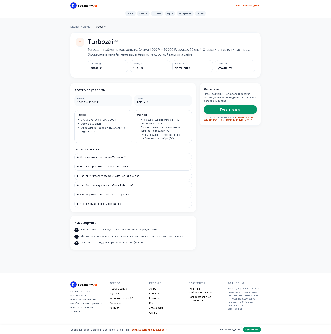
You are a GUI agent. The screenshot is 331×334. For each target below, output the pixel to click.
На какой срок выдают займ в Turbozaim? (104, 166)
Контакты (115, 308)
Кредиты (143, 13)
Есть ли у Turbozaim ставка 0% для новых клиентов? (110, 175)
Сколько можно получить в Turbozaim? (103, 157)
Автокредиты (185, 13)
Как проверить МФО (121, 298)
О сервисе (116, 303)
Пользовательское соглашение (200, 298)
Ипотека (157, 13)
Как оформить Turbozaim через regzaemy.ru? (106, 194)
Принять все (252, 329)
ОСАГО (200, 13)
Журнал (114, 293)
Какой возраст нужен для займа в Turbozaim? (106, 185)
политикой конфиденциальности (235, 119)
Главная (74, 26)
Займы (130, 13)
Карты (170, 13)
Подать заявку (230, 109)
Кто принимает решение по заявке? (101, 203)
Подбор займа (118, 288)
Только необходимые (230, 329)
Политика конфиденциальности (201, 290)
